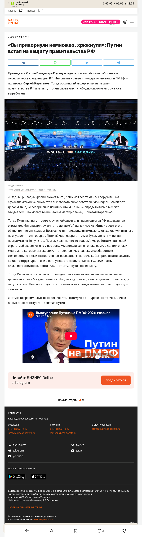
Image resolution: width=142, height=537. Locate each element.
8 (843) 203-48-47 (59, 428)
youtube (17, 456)
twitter (79, 445)
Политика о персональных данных (25, 507)
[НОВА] (100, 22)
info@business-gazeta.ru (21, 433)
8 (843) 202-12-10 (17, 428)
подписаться (116, 380)
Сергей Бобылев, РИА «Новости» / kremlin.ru (35, 190)
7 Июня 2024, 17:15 (18, 37)
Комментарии (71, 400)
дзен (78, 450)
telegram (18, 450)
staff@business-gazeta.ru (106, 428)
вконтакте (19, 445)
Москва (31, 10)
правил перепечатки (42, 519)
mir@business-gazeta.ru (63, 433)
